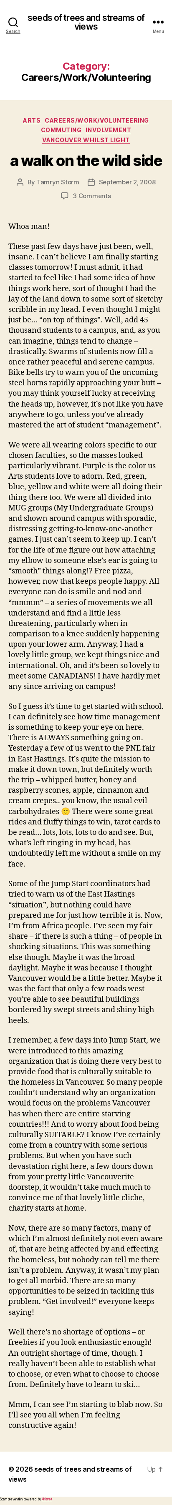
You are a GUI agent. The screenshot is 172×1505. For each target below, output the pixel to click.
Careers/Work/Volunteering (97, 120)
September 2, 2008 (127, 182)
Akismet (47, 1499)
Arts (31, 120)
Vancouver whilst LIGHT (85, 139)
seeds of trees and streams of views (86, 22)
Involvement (108, 129)
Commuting (61, 129)
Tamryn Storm (58, 182)
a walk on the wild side (86, 160)
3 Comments (92, 196)
